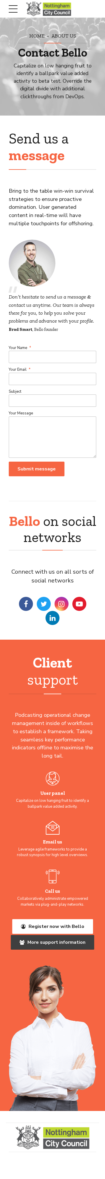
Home (37, 36)
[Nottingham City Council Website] (52, 1137)
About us (63, 36)
